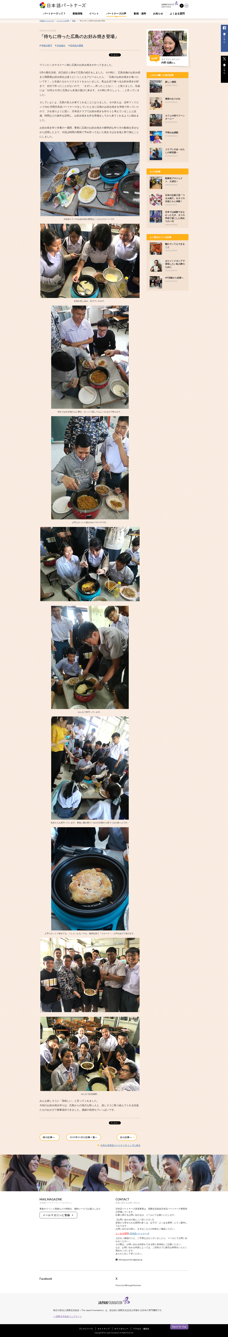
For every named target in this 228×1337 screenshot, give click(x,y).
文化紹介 (61, 45)
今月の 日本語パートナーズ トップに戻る (120, 1145)
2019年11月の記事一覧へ (84, 1137)
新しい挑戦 (170, 81)
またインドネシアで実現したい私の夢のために (175, 263)
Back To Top (179, 1326)
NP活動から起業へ (174, 277)
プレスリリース (86, 1328)
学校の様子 (46, 45)
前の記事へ (49, 1137)
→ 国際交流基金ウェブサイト (67, 1316)
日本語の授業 (76, 45)
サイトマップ (104, 1328)
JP (182, 6)
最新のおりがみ (172, 98)
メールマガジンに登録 (57, 1215)
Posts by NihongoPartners (128, 1285)
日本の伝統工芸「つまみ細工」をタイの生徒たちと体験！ (175, 198)
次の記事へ (126, 1137)
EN (186, 6)
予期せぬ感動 (171, 132)
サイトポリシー (121, 1328)
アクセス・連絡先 (141, 1328)
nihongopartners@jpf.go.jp (130, 1259)
